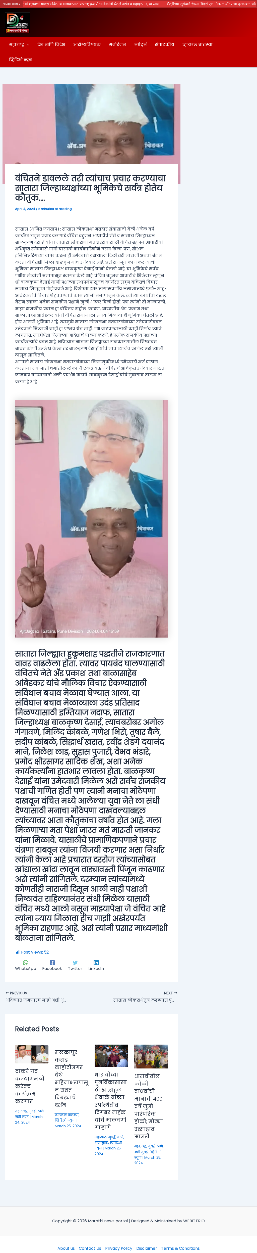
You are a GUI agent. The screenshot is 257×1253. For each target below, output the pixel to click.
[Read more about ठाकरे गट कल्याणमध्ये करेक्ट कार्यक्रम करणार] (31, 1054)
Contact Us (90, 1248)
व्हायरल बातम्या (67, 1114)
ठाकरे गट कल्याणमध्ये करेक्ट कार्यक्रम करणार (29, 1086)
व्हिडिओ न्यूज (65, 1120)
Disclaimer (146, 1248)
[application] (26, 44)
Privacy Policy (118, 1248)
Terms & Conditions (180, 1248)
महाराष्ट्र (21, 1110)
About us (66, 1248)
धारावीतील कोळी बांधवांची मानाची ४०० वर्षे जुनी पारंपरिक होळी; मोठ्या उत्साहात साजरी (148, 1106)
